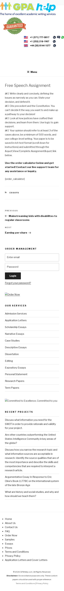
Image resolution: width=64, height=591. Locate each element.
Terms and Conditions (17, 551)
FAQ (7, 531)
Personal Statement (16, 374)
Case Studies (12, 340)
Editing (9, 360)
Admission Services (16, 313)
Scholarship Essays (15, 327)
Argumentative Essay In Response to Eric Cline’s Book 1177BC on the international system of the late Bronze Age (32, 481)
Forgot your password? (18, 282)
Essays (14, 193)
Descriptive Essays (16, 347)
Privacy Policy (13, 555)
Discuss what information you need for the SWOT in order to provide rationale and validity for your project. (30, 424)
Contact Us (11, 527)
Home (8, 518)
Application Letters (16, 320)
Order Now (11, 535)
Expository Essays (15, 367)
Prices (8, 547)
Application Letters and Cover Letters (26, 560)
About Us (10, 523)
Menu (34, 72)
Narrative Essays (14, 333)
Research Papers (14, 381)
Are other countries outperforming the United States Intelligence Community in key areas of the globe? (30, 438)
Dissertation (12, 354)
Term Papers (12, 387)
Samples (10, 539)
